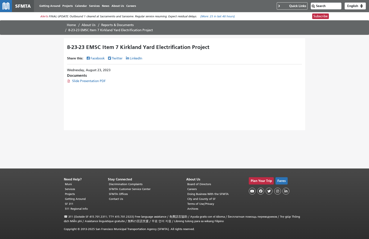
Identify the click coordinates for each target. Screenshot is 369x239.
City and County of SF (201, 199)
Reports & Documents (117, 25)
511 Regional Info (76, 209)
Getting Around (75, 199)
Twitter (117, 58)
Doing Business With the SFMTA (208, 194)
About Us (88, 25)
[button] (355, 6)
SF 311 (69, 204)
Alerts (44, 16)
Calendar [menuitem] (81, 6)
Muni (68, 184)
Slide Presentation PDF (89, 81)
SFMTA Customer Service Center (130, 189)
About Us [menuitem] (117, 6)
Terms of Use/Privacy (200, 204)
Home (71, 25)
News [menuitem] (105, 6)
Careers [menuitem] (131, 6)
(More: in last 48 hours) (217, 16)
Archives (192, 209)
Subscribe (320, 16)
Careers (192, 189)
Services (70, 189)
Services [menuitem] (94, 6)
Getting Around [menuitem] (49, 6)
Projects (70, 194)
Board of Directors (199, 184)
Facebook (98, 58)
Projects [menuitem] (67, 6)
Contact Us (116, 199)
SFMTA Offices (118, 194)
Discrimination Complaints (125, 184)
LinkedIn (136, 58)
